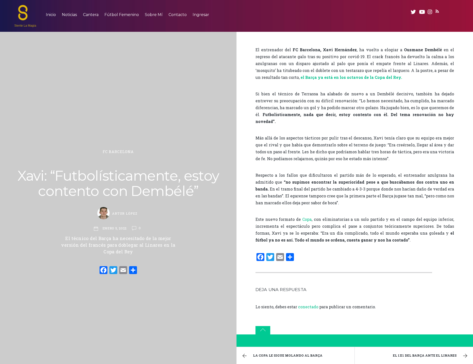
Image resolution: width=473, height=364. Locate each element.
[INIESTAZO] (23, 18)
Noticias (69, 14)
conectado (308, 306)
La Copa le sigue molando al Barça (287, 355)
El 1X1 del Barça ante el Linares (424, 355)
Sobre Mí (154, 14)
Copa (307, 219)
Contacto (178, 14)
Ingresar (201, 14)
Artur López (124, 213)
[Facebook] (103, 270)
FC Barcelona (118, 151)
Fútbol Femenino (121, 14)
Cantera (91, 14)
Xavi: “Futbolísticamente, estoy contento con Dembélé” (118, 183)
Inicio (51, 14)
